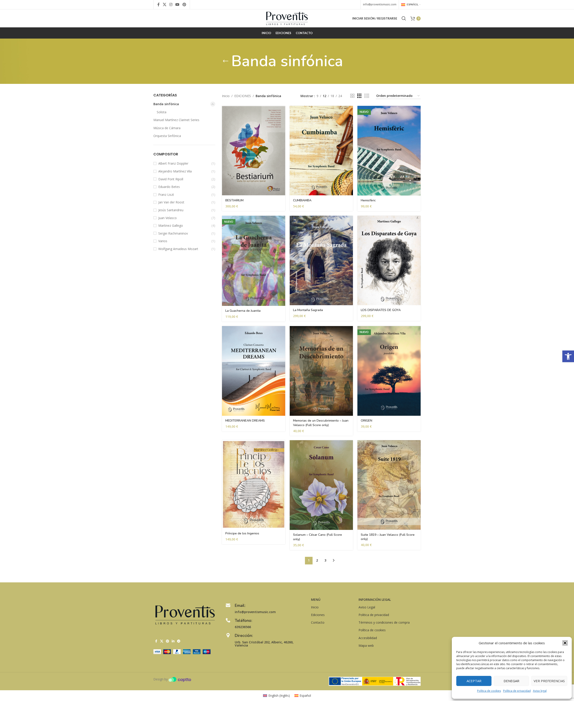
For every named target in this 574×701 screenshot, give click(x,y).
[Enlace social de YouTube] (177, 4)
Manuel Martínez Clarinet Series (176, 120)
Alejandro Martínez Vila (175, 171)
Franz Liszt (166, 194)
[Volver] (225, 61)
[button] (568, 356)
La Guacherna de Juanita (243, 311)
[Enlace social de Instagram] (171, 4)
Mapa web (366, 645)
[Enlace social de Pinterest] (184, 4)
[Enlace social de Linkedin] (173, 641)
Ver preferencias (549, 681)
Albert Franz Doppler (173, 163)
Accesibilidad (368, 638)
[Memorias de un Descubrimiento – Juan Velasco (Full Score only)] (321, 371)
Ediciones (318, 615)
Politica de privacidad (374, 615)
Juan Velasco (167, 218)
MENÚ (315, 599)
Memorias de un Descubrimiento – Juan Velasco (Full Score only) (320, 422)
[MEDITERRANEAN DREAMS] (253, 371)
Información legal (375, 599)
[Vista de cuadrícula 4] (366, 96)
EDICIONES (242, 96)
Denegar (511, 681)
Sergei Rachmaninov (173, 233)
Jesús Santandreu (170, 210)
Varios (162, 241)
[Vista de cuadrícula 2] (352, 96)
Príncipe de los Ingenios (242, 533)
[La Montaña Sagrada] (321, 260)
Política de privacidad (517, 691)
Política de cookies (489, 691)
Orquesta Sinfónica (167, 136)
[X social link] (164, 4)
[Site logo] (287, 18)
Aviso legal (540, 691)
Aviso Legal (367, 607)
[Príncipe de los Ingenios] (253, 484)
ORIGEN (366, 420)
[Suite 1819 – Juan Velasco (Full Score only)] (389, 485)
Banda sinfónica (166, 104)
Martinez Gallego (170, 225)
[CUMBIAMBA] (321, 150)
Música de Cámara (166, 128)
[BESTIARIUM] (253, 150)
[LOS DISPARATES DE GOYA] (389, 260)
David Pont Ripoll (170, 179)
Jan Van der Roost (171, 202)
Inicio (226, 96)
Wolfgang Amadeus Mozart (178, 249)
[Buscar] (403, 18)
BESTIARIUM (234, 200)
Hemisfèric (368, 200)
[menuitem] (276, 696)
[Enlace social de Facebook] (158, 4)
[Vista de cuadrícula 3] (359, 96)
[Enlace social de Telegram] (179, 641)
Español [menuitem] (305, 695)
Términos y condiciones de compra (384, 622)
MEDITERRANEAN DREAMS (245, 420)
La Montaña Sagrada (308, 310)
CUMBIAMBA (302, 200)
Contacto (317, 622)
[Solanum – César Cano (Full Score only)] (321, 485)
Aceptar (474, 681)
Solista (161, 112)
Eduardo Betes (169, 187)
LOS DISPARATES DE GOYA (381, 310)
